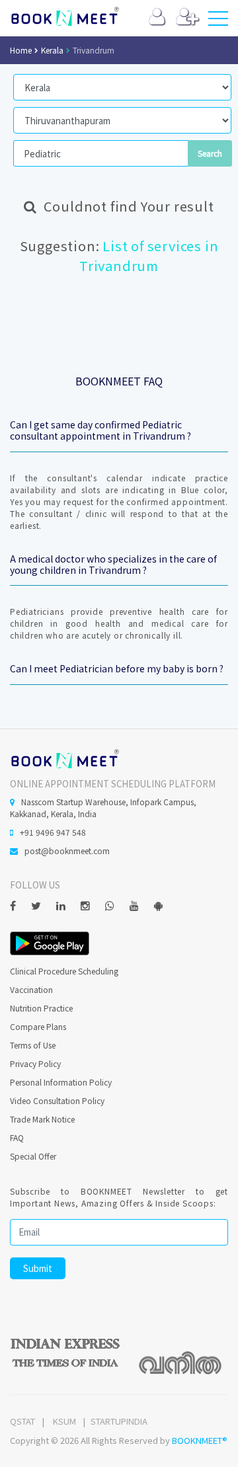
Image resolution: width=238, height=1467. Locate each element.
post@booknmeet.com (67, 850)
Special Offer (33, 1156)
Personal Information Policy (61, 1082)
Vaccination (31, 989)
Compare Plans (38, 1026)
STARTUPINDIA (119, 1421)
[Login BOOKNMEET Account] (157, 19)
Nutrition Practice (41, 1007)
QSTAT (22, 1421)
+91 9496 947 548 (53, 832)
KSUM (64, 1421)
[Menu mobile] (218, 21)
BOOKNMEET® (199, 1440)
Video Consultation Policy (57, 1100)
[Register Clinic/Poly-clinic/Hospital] (187, 19)
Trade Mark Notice (42, 1119)
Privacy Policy (35, 1063)
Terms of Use (33, 1045)
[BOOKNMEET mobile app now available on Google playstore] (49, 941)
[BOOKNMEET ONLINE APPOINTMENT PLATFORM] (64, 757)
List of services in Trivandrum (148, 255)
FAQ (17, 1137)
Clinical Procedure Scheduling (64, 970)
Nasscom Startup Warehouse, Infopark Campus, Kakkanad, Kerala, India (103, 807)
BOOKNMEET (64, 16)
